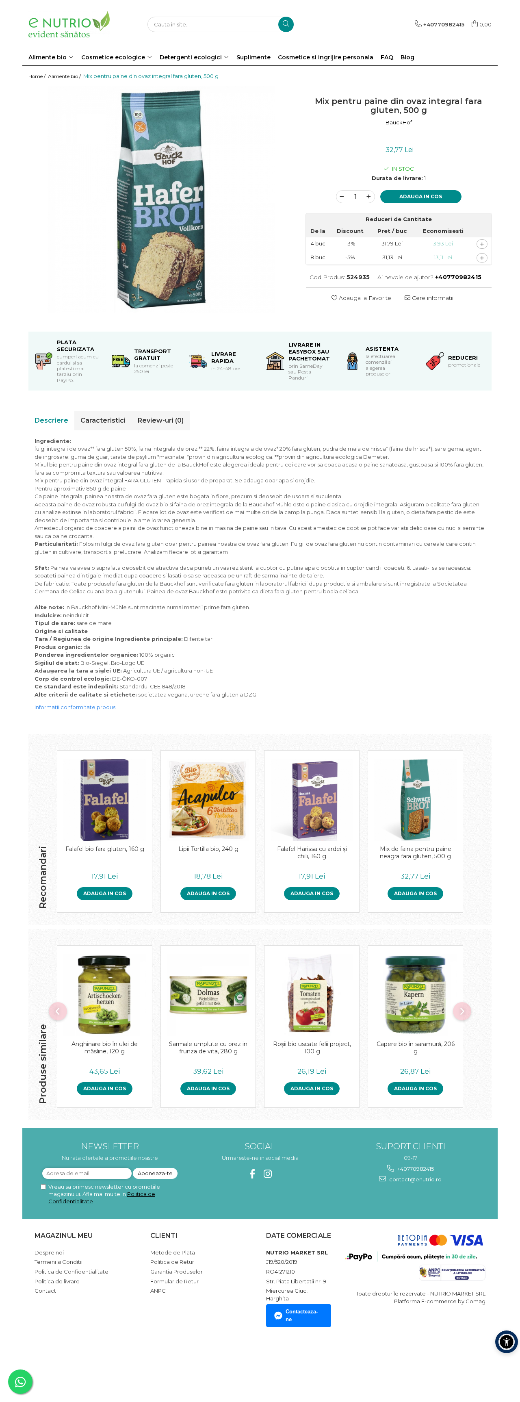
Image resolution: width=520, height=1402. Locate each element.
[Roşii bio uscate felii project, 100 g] (312, 995)
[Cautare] (286, 24)
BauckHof (399, 122)
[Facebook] (252, 1174)
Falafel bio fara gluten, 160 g (104, 849)
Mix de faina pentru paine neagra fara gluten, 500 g (415, 852)
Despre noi (49, 1252)
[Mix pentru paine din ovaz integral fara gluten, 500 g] (161, 199)
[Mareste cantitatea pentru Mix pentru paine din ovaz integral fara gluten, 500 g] (369, 196)
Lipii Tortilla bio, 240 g (208, 849)
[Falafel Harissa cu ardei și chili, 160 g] (312, 800)
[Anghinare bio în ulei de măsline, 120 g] (104, 995)
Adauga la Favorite (364, 298)
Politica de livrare (57, 1281)
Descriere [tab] (51, 420)
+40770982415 (415, 1168)
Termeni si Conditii (58, 1262)
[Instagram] (268, 1174)
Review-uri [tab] (161, 420)
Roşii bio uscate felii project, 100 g (312, 1047)
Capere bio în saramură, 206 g (416, 1047)
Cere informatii (431, 298)
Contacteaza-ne (302, 1315)
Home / (37, 76)
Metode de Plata (172, 1252)
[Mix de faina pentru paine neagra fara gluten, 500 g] (415, 800)
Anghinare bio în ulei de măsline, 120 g (105, 1047)
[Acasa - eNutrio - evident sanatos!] (69, 24)
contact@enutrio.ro (415, 1179)
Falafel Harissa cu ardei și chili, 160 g (312, 852)
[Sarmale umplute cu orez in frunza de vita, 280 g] (208, 995)
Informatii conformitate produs (75, 707)
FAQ (387, 57)
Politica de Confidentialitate (71, 1271)
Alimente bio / (65, 76)
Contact (45, 1290)
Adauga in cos (420, 196)
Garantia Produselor (176, 1271)
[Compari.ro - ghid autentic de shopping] (63, 1363)
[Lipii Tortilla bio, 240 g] (208, 800)
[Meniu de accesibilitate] (506, 1341)
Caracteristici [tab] (103, 420)
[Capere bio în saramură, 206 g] (415, 995)
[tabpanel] (161, 199)
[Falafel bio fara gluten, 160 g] (104, 800)
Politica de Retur (172, 1262)
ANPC (158, 1290)
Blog (407, 57)
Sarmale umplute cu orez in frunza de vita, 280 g (208, 1047)
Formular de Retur (174, 1281)
